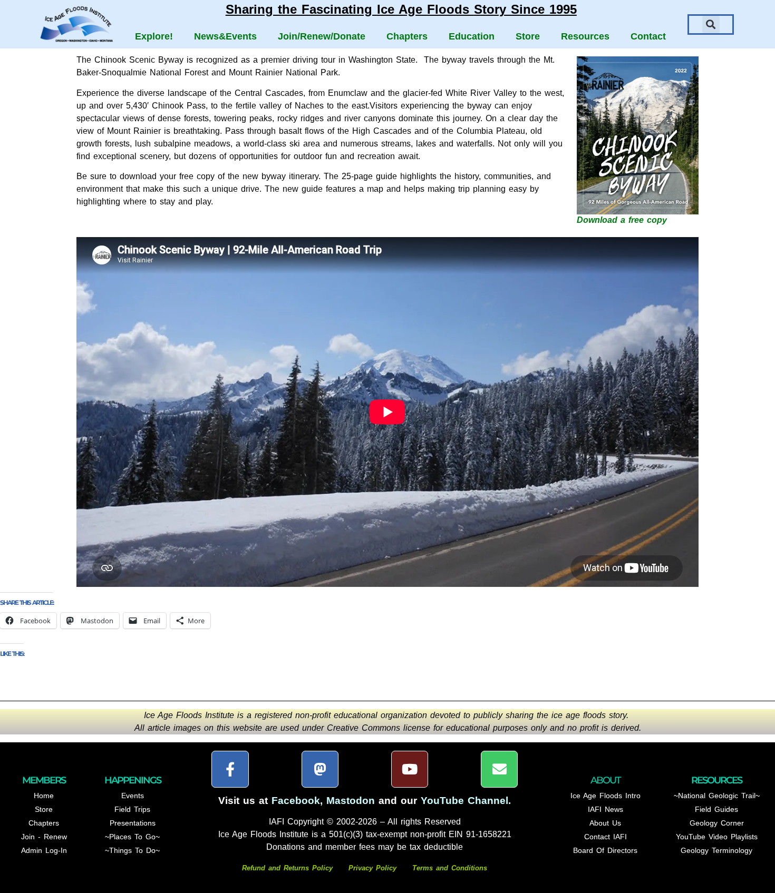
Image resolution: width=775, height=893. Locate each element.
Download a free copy (622, 219)
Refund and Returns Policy (289, 868)
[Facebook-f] (229, 769)
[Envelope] (499, 769)
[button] (711, 24)
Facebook (296, 800)
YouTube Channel (464, 800)
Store (528, 36)
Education (472, 36)
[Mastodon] (320, 769)
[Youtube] (409, 769)
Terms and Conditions (449, 868)
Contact (648, 36)
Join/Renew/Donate (321, 36)
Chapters (407, 36)
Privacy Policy (372, 868)
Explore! (154, 36)
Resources (585, 36)
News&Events (225, 36)
